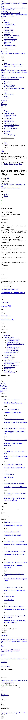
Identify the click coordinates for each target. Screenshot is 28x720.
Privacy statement (9, 87)
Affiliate (3, 74)
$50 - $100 (3, 385)
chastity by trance (8, 29)
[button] (4, 52)
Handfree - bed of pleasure (13, 403)
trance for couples (9, 32)
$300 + (2, 391)
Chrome (11, 164)
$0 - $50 (2, 383)
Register (17, 53)
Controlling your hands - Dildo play (15, 487)
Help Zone (24, 3)
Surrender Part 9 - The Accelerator (15, 422)
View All (6, 196)
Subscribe (3, 632)
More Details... (5, 695)
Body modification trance (10, 39)
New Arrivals (4, 3)
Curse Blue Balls (9, 477)
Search (2, 393)
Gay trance (7, 27)
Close (2, 696)
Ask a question (10, 188)
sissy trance (7, 34)
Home (2, 6)
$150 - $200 (3, 387)
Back (2, 150)
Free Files (6, 22)
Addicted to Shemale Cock (12, 412)
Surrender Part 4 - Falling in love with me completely (14, 499)
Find (2, 56)
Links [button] (2, 75)
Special (2, 1)
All (1, 18)
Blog (2, 5)
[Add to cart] (4, 313)
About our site (5, 71)
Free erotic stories (9, 24)
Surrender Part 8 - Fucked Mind (14, 468)
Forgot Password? (9, 53)
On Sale (10, 3)
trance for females (9, 37)
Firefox (6, 164)
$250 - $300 (3, 390)
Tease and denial (8, 30)
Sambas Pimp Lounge (10, 45)
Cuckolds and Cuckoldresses (11, 35)
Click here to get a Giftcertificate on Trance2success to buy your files (13, 65)
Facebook (17, 13)
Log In (2, 53)
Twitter (12, 13)
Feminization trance (9, 40)
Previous (6, 194)
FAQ (10, 71)
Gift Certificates (17, 3)
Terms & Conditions (17, 71)
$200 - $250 (3, 388)
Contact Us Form (5, 13)
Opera (16, 164)
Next (5, 197)
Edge (20, 164)
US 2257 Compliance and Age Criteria (17, 72)
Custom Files (7, 42)
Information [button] (4, 69)
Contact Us (4, 11)
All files (5, 44)
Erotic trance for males (10, 26)
